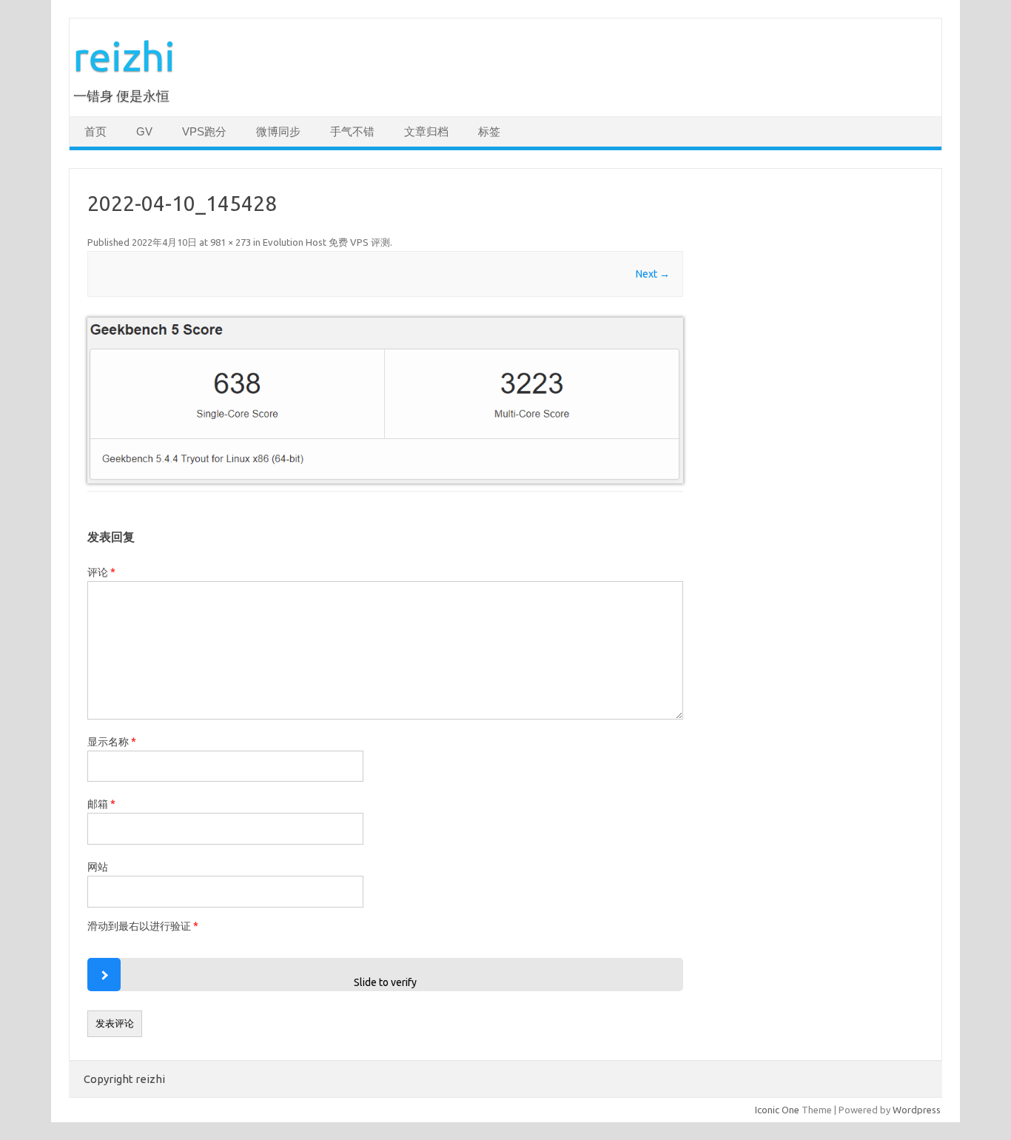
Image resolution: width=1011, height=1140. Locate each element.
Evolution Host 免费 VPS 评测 (326, 242)
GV (144, 132)
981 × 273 (230, 242)
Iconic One (777, 1109)
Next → (653, 274)
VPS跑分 (204, 132)
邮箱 (101, 804)
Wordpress (917, 1109)
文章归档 (426, 132)
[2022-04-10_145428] (385, 400)
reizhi (124, 55)
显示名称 (111, 742)
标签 (489, 132)
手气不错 (352, 132)
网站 (97, 867)
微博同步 (278, 132)
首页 (95, 132)
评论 (101, 572)
